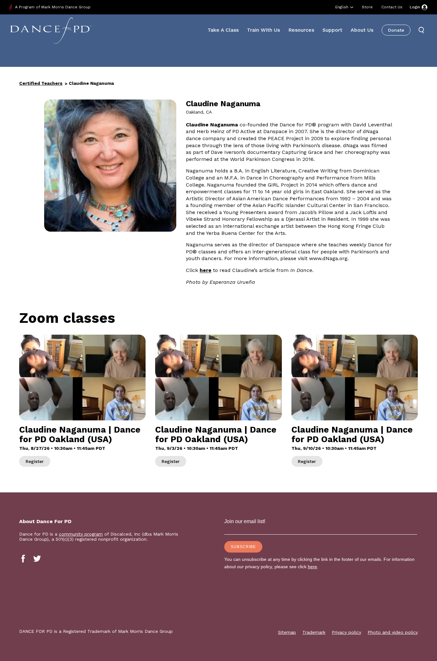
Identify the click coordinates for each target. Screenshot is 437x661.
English (341, 7)
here (205, 270)
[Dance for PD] (50, 30)
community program (81, 534)
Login (415, 7)
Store (367, 7)
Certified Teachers (40, 83)
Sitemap (287, 632)
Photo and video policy (393, 632)
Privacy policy (346, 632)
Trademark (313, 632)
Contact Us (391, 7)
